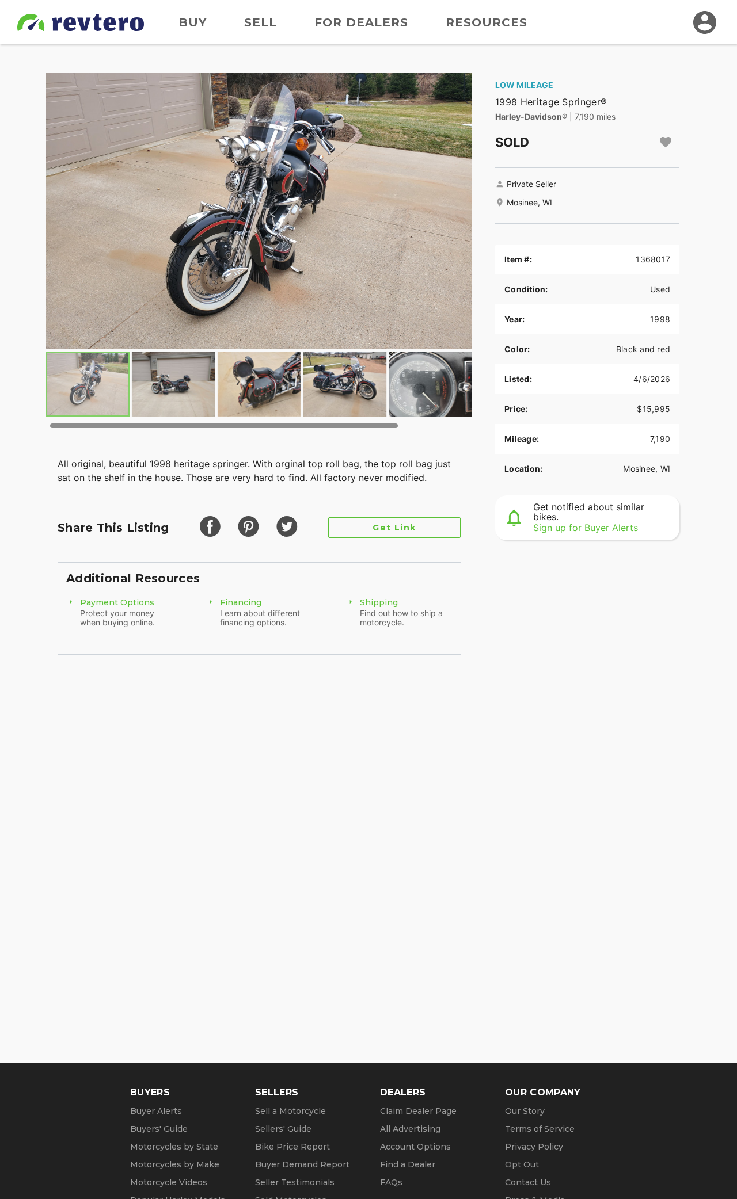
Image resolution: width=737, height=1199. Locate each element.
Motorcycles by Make (174, 1164)
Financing (240, 602)
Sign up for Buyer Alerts (585, 527)
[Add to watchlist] (665, 142)
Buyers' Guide (159, 1129)
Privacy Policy (534, 1146)
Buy (192, 22)
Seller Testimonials (295, 1182)
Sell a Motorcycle (290, 1111)
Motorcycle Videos (168, 1182)
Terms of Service (540, 1129)
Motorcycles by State (174, 1146)
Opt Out (522, 1164)
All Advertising (410, 1129)
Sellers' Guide (283, 1129)
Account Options (415, 1146)
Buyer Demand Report (302, 1164)
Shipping (379, 602)
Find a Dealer (407, 1164)
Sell (260, 22)
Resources (486, 22)
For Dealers (361, 22)
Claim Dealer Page (418, 1111)
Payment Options (117, 602)
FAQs (391, 1182)
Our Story (525, 1111)
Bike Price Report (292, 1146)
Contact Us (528, 1182)
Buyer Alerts (156, 1111)
